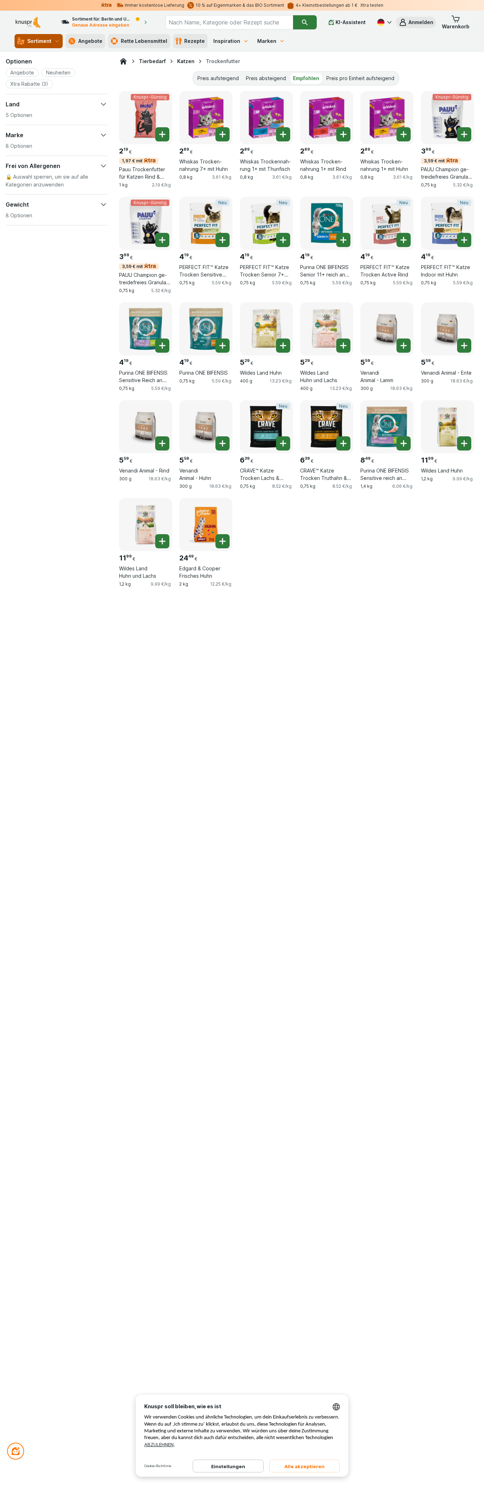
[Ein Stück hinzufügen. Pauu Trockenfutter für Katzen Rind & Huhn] (162, 134)
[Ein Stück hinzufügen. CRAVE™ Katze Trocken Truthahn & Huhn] (343, 443)
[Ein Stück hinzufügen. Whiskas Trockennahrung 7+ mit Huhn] (222, 134)
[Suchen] (305, 22)
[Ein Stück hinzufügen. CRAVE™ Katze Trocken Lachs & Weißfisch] (283, 443)
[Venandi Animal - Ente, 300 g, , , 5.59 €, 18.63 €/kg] (447, 329)
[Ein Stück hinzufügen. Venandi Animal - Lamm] (403, 346)
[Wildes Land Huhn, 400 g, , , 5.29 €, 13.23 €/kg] (266, 329)
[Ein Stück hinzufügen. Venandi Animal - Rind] (162, 443)
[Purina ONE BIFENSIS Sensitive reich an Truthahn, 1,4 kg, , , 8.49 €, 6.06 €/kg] (386, 426)
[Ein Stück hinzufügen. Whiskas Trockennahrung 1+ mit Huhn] (403, 134)
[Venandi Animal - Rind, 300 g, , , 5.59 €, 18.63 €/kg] (145, 426)
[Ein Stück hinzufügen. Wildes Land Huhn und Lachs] (343, 346)
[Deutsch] (384, 22)
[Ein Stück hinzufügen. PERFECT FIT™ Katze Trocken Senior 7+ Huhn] (283, 240)
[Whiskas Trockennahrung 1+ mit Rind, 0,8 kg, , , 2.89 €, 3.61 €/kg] (326, 117)
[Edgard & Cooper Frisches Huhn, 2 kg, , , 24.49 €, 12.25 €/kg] (205, 524)
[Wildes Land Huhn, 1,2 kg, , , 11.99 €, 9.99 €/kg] (447, 426)
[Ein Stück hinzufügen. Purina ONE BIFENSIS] (222, 346)
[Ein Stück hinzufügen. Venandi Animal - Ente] (464, 346)
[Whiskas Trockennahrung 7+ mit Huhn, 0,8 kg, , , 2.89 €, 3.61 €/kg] (205, 117)
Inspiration (226, 41)
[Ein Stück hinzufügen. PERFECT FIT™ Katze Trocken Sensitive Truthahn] (222, 240)
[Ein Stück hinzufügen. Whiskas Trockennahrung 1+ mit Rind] (343, 134)
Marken (266, 41)
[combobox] (229, 22)
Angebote (90, 41)
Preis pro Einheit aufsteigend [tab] (360, 78)
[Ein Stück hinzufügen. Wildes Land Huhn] (283, 346)
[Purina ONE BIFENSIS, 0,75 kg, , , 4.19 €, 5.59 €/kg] (205, 329)
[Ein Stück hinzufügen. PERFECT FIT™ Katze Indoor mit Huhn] (464, 240)
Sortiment (39, 41)
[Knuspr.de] (123, 61)
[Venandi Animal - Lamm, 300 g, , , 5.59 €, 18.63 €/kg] (386, 329)
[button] (416, 22)
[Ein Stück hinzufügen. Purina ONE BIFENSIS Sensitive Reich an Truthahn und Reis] (162, 346)
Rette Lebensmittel (144, 41)
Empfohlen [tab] (306, 78)
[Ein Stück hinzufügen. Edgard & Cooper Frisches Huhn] (222, 541)
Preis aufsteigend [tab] (218, 78)
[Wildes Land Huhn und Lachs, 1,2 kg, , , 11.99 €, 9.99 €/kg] (145, 524)
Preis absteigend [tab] (266, 78)
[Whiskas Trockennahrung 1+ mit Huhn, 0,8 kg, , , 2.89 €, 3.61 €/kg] (386, 117)
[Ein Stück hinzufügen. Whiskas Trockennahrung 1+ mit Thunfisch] (283, 134)
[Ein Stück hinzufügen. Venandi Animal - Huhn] (222, 443)
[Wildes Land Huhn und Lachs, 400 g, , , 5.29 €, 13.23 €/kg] (326, 329)
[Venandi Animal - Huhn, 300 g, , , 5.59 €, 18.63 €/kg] (205, 426)
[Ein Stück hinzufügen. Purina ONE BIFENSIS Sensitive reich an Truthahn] (403, 443)
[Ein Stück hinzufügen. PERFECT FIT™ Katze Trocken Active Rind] (403, 240)
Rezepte (194, 41)
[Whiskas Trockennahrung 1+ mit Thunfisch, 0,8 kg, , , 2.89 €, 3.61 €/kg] (266, 117)
